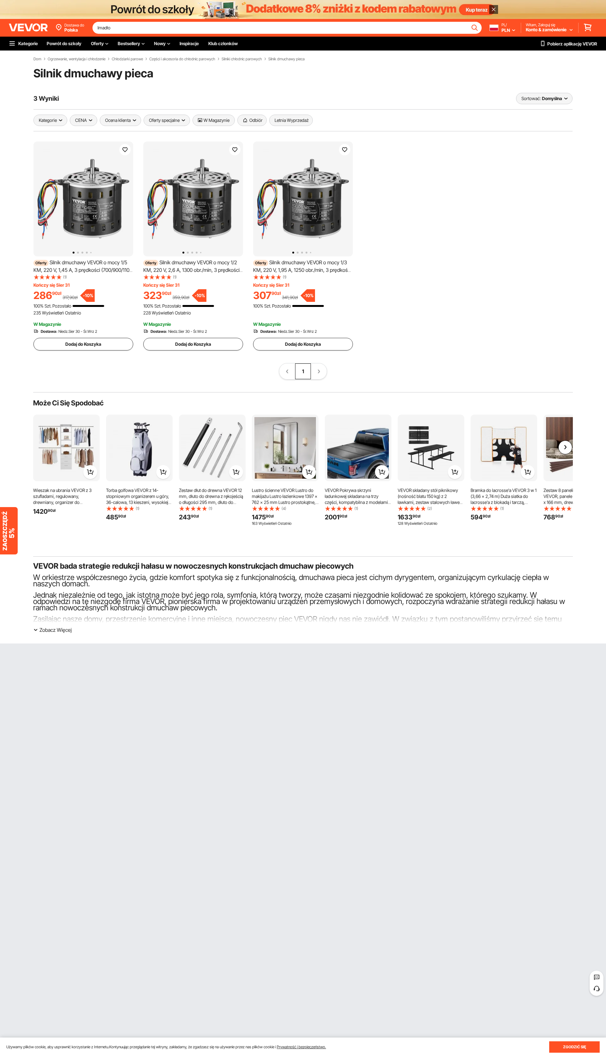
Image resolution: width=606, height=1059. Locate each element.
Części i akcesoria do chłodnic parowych (182, 59)
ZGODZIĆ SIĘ (574, 1046)
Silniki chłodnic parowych (242, 59)
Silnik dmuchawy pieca (286, 59)
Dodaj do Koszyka (83, 344)
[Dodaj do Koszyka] (90, 472)
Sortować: (531, 98)
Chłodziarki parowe (127, 59)
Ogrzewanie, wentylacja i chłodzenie (76, 59)
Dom (37, 59)
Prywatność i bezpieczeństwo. (301, 1046)
